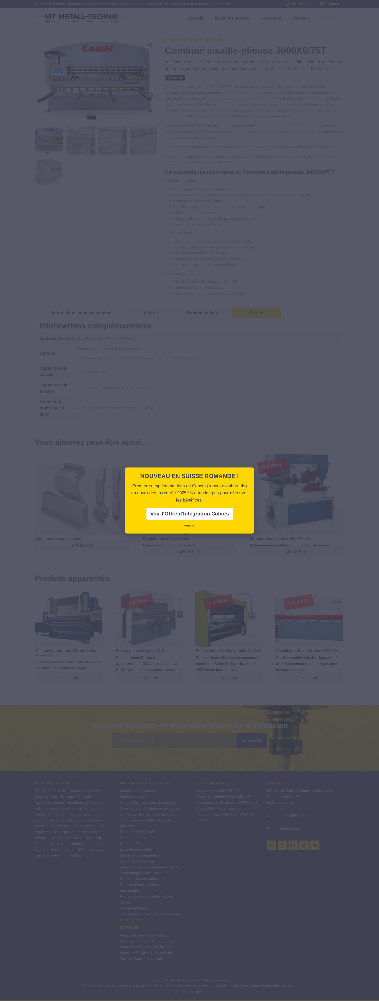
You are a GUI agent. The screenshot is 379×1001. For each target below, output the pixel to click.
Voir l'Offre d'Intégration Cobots (189, 513)
